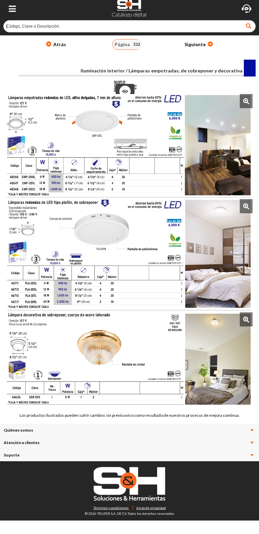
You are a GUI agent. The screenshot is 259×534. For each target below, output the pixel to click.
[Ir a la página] (249, 26)
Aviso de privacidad (151, 508)
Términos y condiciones (111, 508)
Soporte (12, 455)
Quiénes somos (18, 430)
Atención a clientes (21, 442)
